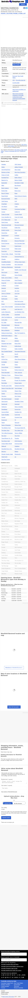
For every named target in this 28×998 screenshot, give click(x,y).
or (14, 798)
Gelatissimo (18, 492)
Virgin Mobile (4, 571)
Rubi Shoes (18, 542)
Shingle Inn (4, 550)
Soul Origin (17, 550)
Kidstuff (3, 508)
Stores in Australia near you (12, 151)
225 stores (24, 144)
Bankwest (4, 471)
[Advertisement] (14, 32)
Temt (16, 558)
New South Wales (18, 983)
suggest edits (18, 104)
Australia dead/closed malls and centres (11, 970)
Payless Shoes (5, 534)
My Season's (4, 523)
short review (11, 146)
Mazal (3, 515)
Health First (4, 500)
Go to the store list (20, 80)
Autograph (17, 468)
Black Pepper (18, 476)
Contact (3, 990)
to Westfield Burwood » (14, 667)
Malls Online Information (8, 996)
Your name (6, 785)
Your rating (4, 807)
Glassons (17, 494)
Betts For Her (18, 473)
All (23, 977)
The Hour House (5, 563)
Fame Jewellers (19, 489)
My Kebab (17, 521)
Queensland (17, 984)
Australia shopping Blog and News (10, 964)
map (25, 69)
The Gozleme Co (19, 560)
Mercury (17, 515)
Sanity (16, 544)
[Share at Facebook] (24, 8)
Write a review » (16, 64)
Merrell (3, 518)
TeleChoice (4, 558)
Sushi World (4, 555)
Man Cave (4, 513)
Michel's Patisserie (19, 518)
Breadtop (3, 479)
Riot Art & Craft (18, 539)
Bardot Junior (4, 473)
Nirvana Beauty (5, 529)
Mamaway (17, 510)
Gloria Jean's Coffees (6, 497)
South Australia (5, 986)
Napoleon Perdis (19, 523)
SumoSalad (18, 552)
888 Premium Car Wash (7, 465)
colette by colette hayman (21, 481)
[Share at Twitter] (26, 8)
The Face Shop (5, 560)
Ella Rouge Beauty (6, 486)
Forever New (4, 492)
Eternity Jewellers (5, 489)
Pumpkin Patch (5, 537)
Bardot (16, 471)
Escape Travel (18, 486)
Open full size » (14, 707)
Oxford (3, 531)
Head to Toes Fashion (20, 497)
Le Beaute (17, 508)
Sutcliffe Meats (18, 555)
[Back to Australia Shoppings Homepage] (12, 1)
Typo (16, 565)
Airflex (16, 465)
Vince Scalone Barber (20, 568)
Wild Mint (3, 573)
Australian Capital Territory (7, 983)
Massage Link (18, 513)
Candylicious (4, 481)
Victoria (3, 987)
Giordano (3, 494)
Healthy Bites (18, 500)
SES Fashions (18, 547)
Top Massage (4, 565)
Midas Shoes (4, 521)
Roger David (4, 542)
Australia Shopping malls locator (9, 968)
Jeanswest (17, 505)
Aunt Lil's (3, 468)
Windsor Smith (18, 573)
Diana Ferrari (4, 484)
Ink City (17, 502)
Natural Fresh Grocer (6, 526)
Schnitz (3, 547)
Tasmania (16, 986)
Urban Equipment (5, 568)
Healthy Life (4, 502)
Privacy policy (4, 994)
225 (13, 80)
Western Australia (18, 987)
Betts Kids (4, 476)
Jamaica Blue (4, 505)
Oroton (16, 529)
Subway (3, 552)
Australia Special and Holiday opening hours (12, 966)
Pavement (17, 531)
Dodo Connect (18, 484)
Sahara (3, 544)
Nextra (16, 526)
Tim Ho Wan (18, 563)
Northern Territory (5, 984)
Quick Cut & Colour (19, 537)
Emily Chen (17, 102)
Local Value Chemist (6, 510)
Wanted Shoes (18, 571)
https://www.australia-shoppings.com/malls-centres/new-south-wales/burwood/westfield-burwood (19, 97)
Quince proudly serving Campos (7, 539)
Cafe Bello (17, 479)
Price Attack (18, 534)
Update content (5, 992)
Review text (6, 779)
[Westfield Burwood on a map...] (14, 662)
